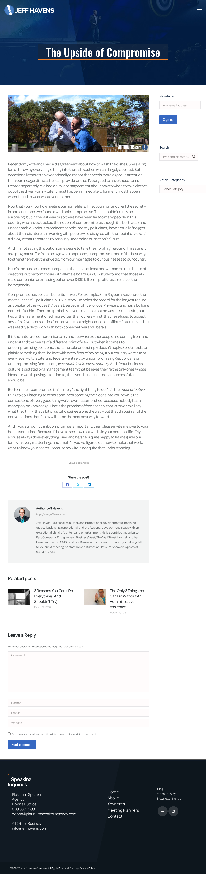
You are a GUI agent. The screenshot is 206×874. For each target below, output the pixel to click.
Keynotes (116, 804)
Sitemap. (74, 868)
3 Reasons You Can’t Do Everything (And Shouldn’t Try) (53, 596)
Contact (114, 816)
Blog (160, 789)
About (113, 798)
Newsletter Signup (169, 798)
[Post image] (19, 597)
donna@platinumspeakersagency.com (44, 813)
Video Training (166, 793)
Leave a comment (79, 462)
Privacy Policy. (88, 868)
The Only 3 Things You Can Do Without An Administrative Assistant (127, 598)
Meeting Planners (123, 810)
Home (113, 792)
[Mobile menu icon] (199, 9)
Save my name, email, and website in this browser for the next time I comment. (54, 734)
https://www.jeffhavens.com (51, 514)
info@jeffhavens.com (29, 828)
